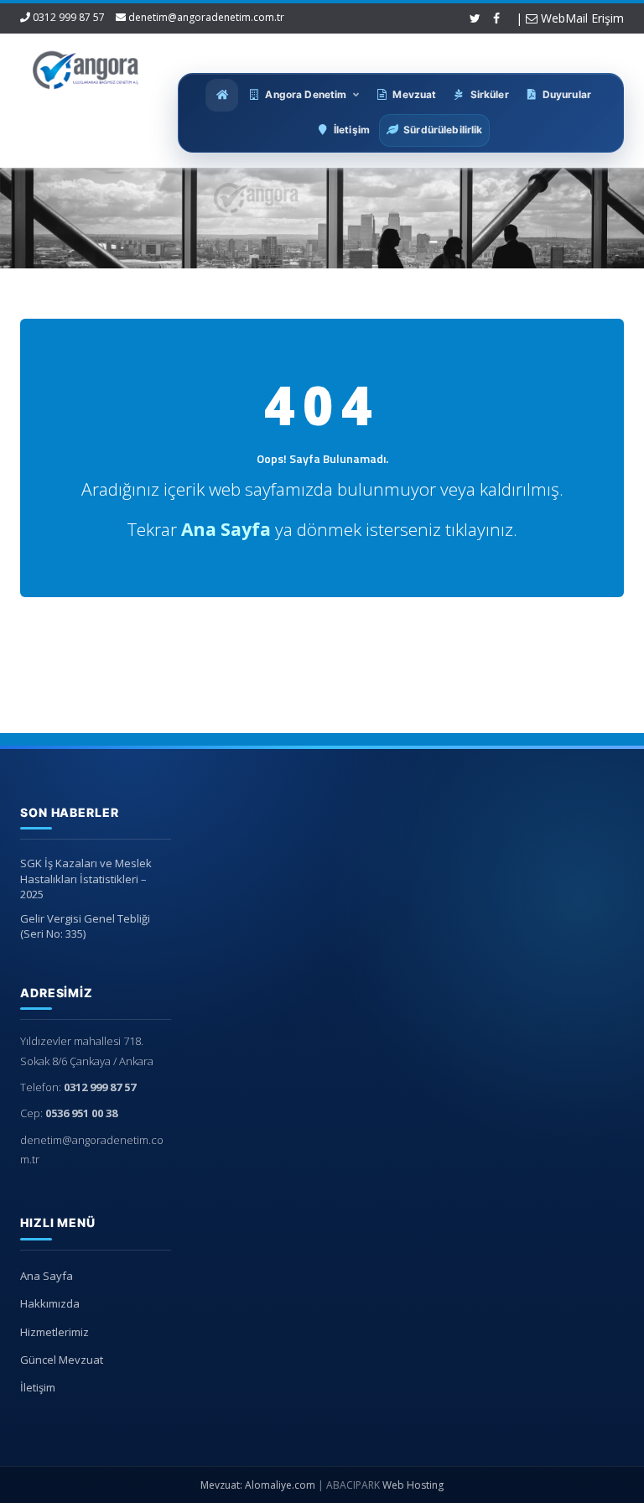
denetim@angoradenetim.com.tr (206, 17)
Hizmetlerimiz (54, 1331)
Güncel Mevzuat (61, 1359)
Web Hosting (413, 1485)
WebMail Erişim (581, 18)
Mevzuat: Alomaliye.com (257, 1485)
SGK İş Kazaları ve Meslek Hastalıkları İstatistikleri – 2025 (86, 879)
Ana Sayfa (46, 1275)
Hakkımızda (50, 1303)
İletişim (37, 1387)
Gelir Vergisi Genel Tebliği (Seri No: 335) (85, 926)
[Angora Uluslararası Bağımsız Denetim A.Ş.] (86, 66)
